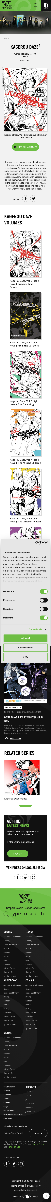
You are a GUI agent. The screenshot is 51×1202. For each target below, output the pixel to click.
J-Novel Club (30, 1111)
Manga (29, 932)
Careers (7, 1102)
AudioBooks (10, 980)
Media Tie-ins (31, 1012)
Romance (7, 964)
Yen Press (29, 1092)
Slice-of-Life (8, 972)
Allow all (25, 638)
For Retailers (9, 1110)
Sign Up (38, 1133)
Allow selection (25, 647)
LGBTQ (6, 960)
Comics (30, 980)
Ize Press (29, 1107)
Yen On (28, 1096)
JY (26, 1099)
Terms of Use (14, 1146)
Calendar (7, 1095)
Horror (6, 956)
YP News (7, 1091)
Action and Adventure (12, 936)
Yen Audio (30, 1103)
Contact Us (8, 1118)
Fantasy (7, 952)
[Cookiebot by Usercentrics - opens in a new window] (36, 543)
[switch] (44, 600)
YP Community (9, 1087)
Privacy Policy (37, 1144)
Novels (8, 932)
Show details (35, 629)
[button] (25, 806)
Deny (25, 657)
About (6, 1098)
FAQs (6, 1106)
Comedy (7, 940)
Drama (6, 948)
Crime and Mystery (11, 944)
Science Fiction (9, 968)
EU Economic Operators (13, 1114)
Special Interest (10, 976)
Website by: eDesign (25, 1196)
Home (6, 38)
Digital (7, 1033)
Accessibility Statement (25, 1190)
